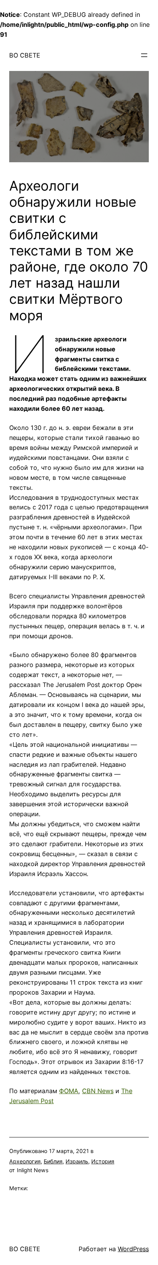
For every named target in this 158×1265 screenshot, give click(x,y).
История (102, 1161)
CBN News (98, 1091)
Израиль (77, 1161)
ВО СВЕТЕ (24, 55)
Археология (25, 1161)
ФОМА (68, 1091)
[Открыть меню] (144, 55)
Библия (53, 1161)
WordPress (133, 1249)
